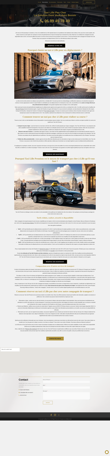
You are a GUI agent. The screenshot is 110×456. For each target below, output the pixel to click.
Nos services (45, 2)
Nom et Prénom (46, 379)
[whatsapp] (58, 415)
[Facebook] (51, 415)
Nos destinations (52, 2)
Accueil (39, 2)
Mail (44, 385)
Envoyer (48, 402)
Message (45, 391)
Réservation (59, 2)
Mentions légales (75, 2)
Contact (68, 2)
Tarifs (65, 2)
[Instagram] (55, 415)
